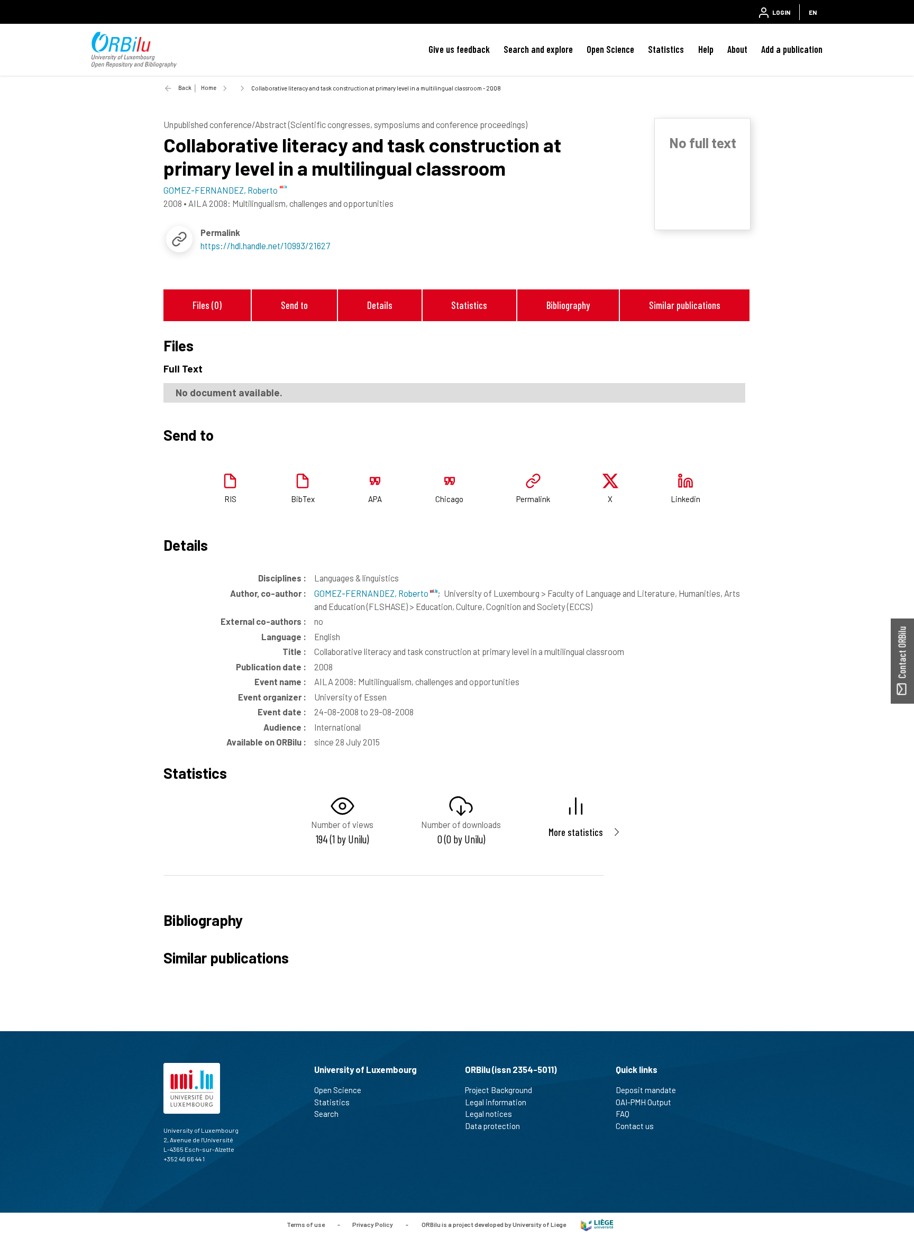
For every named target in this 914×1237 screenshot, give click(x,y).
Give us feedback (459, 49)
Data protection (492, 1126)
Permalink (533, 499)
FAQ (622, 1113)
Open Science (610, 49)
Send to (294, 305)
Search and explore (538, 49)
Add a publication (791, 49)
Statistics (666, 49)
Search (326, 1113)
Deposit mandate (646, 1090)
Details (379, 305)
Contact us (635, 1126)
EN (813, 12)
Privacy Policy (372, 1224)
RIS (230, 499)
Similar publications (684, 305)
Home (208, 87)
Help (706, 49)
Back (184, 87)
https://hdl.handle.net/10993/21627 (265, 245)
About (737, 49)
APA (375, 499)
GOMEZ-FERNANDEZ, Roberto (372, 593)
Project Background (498, 1090)
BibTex (303, 499)
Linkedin (685, 499)
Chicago (449, 499)
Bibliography (568, 305)
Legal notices (488, 1113)
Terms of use (306, 1224)
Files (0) (207, 305)
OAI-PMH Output (643, 1102)
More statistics (576, 832)
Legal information (495, 1102)
